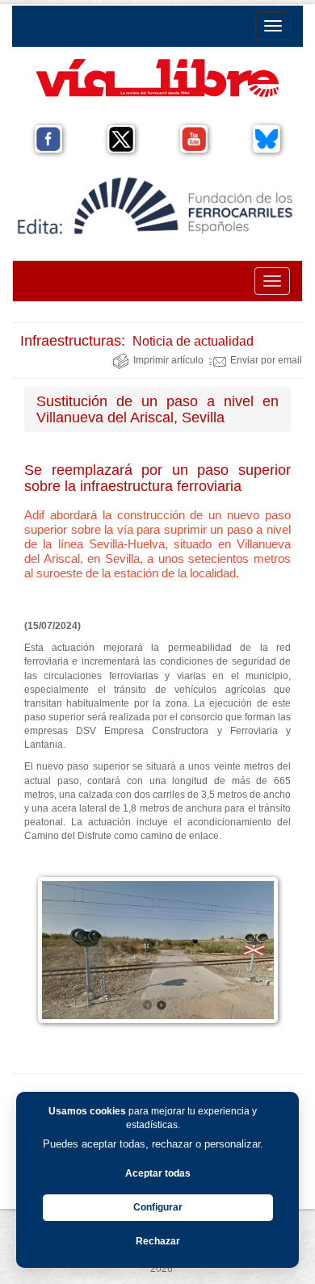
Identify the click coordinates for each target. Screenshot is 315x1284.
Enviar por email (266, 360)
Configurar (158, 1207)
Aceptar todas (158, 1173)
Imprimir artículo (168, 360)
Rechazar (158, 1241)
